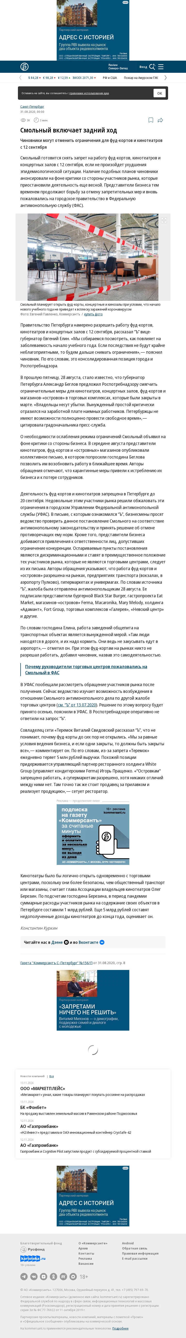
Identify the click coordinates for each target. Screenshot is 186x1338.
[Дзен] (43, 1276)
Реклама (85, 1258)
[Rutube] (63, 1276)
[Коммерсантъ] (24, 67)
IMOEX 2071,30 (83, 77)
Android (128, 1243)
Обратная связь (134, 1248)
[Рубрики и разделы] (160, 66)
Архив (83, 1248)
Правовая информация (140, 1253)
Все (51, 1076)
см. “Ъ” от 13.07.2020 (77, 705)
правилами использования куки (89, 93)
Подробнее (120, 1328)
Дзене (57, 942)
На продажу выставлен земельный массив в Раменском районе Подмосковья (78, 1113)
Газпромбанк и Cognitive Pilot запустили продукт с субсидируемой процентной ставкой (85, 1151)
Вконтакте (88, 942)
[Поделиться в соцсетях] (160, 120)
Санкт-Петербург (32, 106)
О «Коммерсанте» (93, 1243)
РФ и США (110, 77)
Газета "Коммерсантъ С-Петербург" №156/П (56, 962)
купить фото (93, 314)
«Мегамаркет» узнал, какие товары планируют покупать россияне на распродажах (82, 1094)
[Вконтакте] (34, 1276)
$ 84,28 (33, 77)
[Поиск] (152, 66)
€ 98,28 (48, 77)
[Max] (73, 1276)
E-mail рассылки (134, 1258)
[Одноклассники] (53, 1276)
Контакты (86, 1253)
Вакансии (85, 1263)
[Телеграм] (24, 1276)
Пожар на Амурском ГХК (141, 77)
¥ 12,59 (63, 77)
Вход (143, 67)
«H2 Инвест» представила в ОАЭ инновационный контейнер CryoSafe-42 (75, 1132)
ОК (159, 93)
